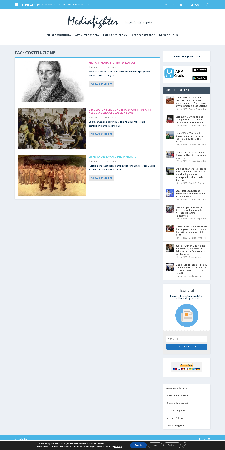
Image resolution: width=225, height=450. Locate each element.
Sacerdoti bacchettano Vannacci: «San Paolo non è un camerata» (190, 193)
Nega (155, 445)
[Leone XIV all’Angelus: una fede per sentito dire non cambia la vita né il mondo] (170, 119)
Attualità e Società (87, 35)
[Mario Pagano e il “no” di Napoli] (52, 81)
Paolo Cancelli (97, 117)
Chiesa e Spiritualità (59, 35)
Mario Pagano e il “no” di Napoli (112, 62)
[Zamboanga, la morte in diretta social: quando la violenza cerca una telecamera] (170, 209)
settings (118, 446)
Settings (172, 445)
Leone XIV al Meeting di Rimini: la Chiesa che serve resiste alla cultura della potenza (190, 137)
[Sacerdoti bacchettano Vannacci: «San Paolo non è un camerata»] (170, 193)
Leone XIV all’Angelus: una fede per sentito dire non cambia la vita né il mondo (190, 119)
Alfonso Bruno (97, 67)
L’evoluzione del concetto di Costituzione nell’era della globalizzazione (120, 111)
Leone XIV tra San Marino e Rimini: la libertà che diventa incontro (191, 155)
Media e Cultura (168, 35)
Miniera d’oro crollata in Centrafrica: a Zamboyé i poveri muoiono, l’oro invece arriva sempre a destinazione (191, 101)
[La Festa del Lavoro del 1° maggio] (52, 175)
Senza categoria (196, 257)
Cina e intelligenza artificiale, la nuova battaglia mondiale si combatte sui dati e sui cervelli (191, 269)
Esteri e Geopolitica (115, 35)
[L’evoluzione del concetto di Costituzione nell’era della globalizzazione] (52, 128)
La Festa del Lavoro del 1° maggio (113, 156)
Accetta (138, 445)
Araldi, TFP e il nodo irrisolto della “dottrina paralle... (63, 4)
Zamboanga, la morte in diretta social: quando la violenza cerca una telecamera (189, 211)
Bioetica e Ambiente (143, 35)
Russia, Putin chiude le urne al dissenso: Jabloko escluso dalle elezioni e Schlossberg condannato (190, 250)
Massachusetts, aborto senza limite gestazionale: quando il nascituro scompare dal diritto (191, 230)
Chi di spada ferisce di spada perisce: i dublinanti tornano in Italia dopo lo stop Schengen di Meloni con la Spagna (191, 174)
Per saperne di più (101, 83)
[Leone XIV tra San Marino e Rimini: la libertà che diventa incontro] (170, 154)
